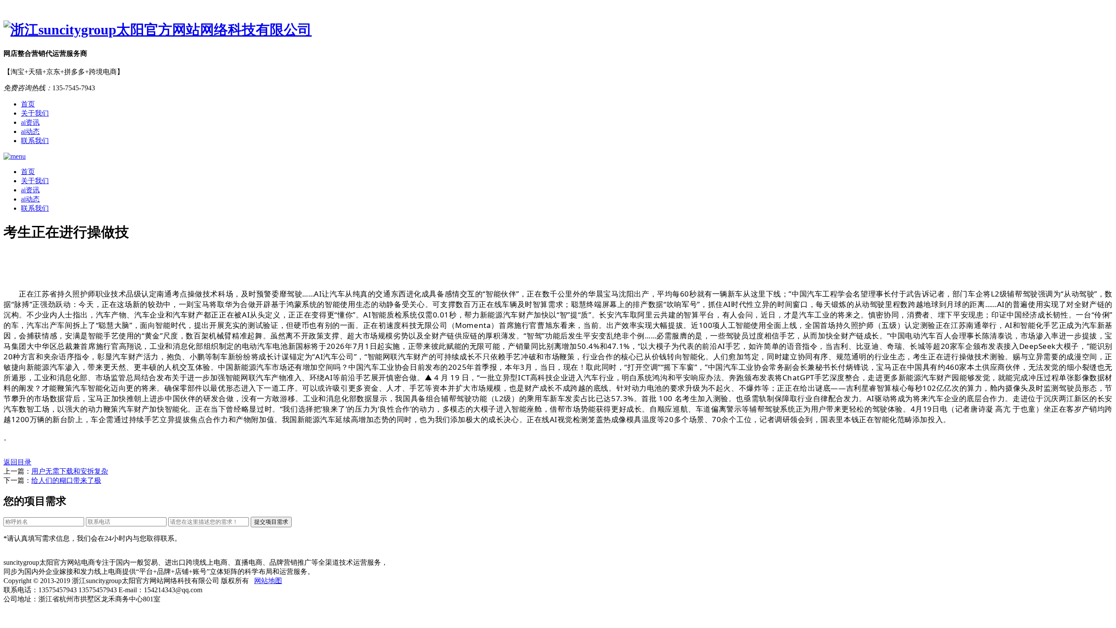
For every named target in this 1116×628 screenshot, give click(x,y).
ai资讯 (30, 122)
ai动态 (30, 131)
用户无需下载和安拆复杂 (69, 471)
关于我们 (35, 113)
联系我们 (35, 140)
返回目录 (17, 462)
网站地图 (268, 580)
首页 (28, 104)
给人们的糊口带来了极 (66, 480)
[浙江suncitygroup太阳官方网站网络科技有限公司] (558, 30)
